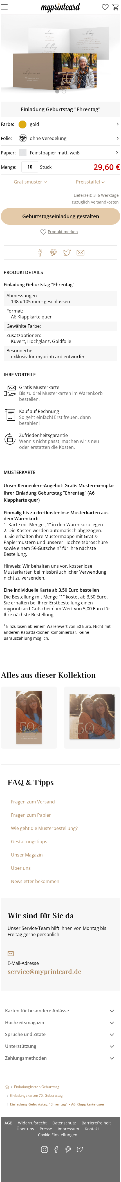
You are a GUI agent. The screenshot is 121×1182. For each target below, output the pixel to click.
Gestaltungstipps (29, 841)
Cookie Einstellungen (57, 1134)
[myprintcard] (60, 12)
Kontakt (92, 1128)
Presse (46, 1128)
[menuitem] (105, 7)
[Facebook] (40, 253)
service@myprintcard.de (44, 971)
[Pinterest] (53, 253)
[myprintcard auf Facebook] (56, 1150)
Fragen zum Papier (31, 815)
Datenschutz (64, 1123)
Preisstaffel (88, 182)
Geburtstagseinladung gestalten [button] (60, 216)
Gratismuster (28, 182)
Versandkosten (105, 202)
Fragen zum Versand (33, 802)
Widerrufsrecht (32, 1123)
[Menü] (8, 7)
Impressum (68, 1128)
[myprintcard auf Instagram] (45, 1150)
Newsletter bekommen (35, 881)
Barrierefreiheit (96, 1123)
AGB (8, 1123)
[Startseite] (7, 1086)
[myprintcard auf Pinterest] (68, 1150)
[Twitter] (67, 253)
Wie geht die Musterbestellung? (44, 828)
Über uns (21, 868)
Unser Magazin (27, 855)
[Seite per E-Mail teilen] (80, 252)
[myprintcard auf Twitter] (80, 1150)
